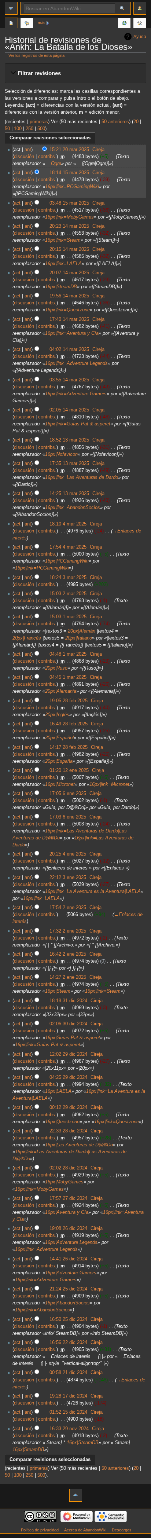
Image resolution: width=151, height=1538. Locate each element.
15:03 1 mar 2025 (67, 616)
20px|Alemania (60, 691)
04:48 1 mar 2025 (67, 654)
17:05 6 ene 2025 (67, 793)
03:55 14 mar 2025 (69, 379)
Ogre (56, 163)
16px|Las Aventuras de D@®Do (79, 1144)
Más (41, 23)
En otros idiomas (124, 24)
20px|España (59, 761)
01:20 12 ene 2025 (69, 770)
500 (41, 128)
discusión (24, 156)
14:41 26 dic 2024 (68, 1258)
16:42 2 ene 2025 (67, 954)
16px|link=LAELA (63, 263)
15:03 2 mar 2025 (67, 593)
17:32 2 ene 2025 (67, 931)
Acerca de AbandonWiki (85, 1530)
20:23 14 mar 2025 (69, 226)
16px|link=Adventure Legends (76, 363)
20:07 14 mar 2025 (69, 272)
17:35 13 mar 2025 (69, 463)
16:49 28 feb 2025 (68, 723)
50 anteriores (115, 121)
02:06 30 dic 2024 (68, 1023)
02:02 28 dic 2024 (68, 1168)
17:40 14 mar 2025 (69, 319)
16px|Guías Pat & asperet (72, 1037)
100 (18, 128)
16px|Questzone (62, 1121)
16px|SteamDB (61, 286)
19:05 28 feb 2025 (68, 700)
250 (29, 128)
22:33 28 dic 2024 (68, 1131)
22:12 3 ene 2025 (67, 877)
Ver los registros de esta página (36, 55)
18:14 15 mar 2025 (69, 172)
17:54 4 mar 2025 (67, 547)
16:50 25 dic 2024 (68, 1319)
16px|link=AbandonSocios (72, 507)
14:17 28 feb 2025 (68, 747)
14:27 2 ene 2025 (67, 977)
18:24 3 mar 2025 (67, 577)
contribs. (47, 156)
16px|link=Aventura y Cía (72, 333)
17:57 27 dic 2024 (68, 1198)
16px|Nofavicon (61, 454)
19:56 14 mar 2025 (69, 296)
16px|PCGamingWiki (67, 561)
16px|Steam (57, 991)
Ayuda (139, 36)
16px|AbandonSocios (67, 1303)
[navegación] (11, 8)
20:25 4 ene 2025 (67, 854)
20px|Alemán (81, 631)
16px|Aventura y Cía (66, 1212)
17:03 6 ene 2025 (67, 817)
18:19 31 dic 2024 (68, 1000)
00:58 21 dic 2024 (68, 1372)
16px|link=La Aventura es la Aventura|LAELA (93, 891)
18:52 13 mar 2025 (69, 440)
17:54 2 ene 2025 (67, 907)
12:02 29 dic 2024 (68, 1054)
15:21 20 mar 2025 (69, 149)
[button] (75, 73)
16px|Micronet (60, 784)
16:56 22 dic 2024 (68, 1342)
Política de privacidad (40, 1530)
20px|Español (59, 737)
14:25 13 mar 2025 (69, 493)
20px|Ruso (56, 668)
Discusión (27, 24)
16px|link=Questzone (67, 309)
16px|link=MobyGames (69, 217)
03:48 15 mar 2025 (69, 203)
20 (136, 121)
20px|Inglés (57, 714)
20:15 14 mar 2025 (69, 249)
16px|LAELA (58, 1091)
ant (28, 149)
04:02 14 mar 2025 (69, 349)
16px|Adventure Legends (71, 1242)
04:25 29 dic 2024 (68, 1077)
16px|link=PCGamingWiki (72, 186)
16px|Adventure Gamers (70, 1272)
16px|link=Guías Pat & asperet (77, 423)
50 (7, 128)
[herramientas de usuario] (139, 8)
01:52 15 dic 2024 (68, 1412)
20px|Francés (26, 638)
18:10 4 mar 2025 (67, 524)
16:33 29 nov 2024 (69, 1428)
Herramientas (139, 24)
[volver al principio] (75, 1495)
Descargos (122, 1530)
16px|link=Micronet (109, 784)
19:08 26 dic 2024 (68, 1228)
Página (11, 24)
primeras (39, 121)
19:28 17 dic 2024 (68, 1396)
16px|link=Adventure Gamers (76, 393)
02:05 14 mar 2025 (69, 410)
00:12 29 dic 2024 (68, 1107)
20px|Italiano (78, 638)
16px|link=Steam (63, 240)
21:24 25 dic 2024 (68, 1289)
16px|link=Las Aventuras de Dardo (81, 477)
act (17, 172)
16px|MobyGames (64, 1181)
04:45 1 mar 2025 (67, 677)
